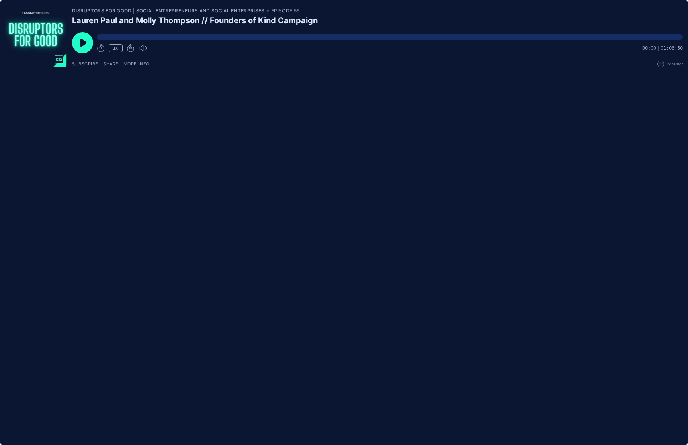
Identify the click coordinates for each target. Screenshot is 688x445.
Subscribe (85, 64)
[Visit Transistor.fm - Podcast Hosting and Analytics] (670, 64)
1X (115, 48)
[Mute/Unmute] (143, 48)
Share (111, 64)
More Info (136, 64)
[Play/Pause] (35, 36)
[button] (390, 37)
